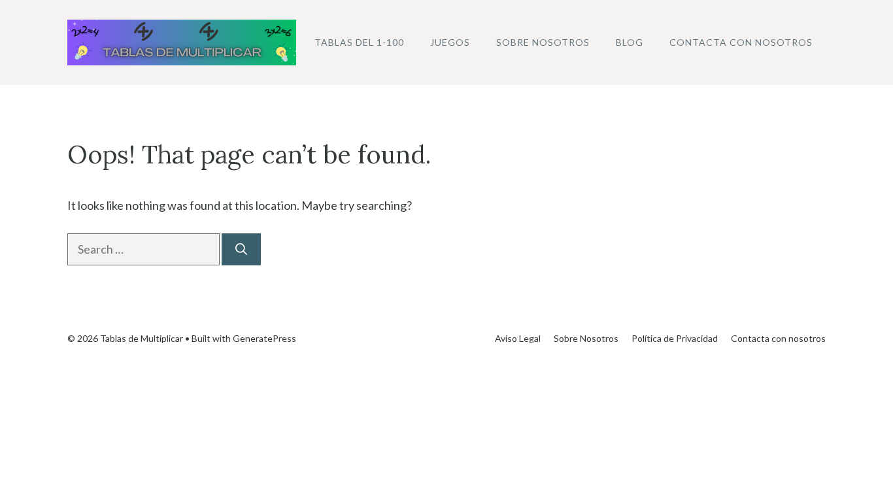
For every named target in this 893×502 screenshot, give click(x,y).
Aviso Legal (518, 338)
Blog (629, 42)
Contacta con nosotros (741, 42)
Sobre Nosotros (543, 42)
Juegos (450, 42)
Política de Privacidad (675, 338)
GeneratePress (264, 338)
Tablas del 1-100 (359, 42)
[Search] (241, 249)
